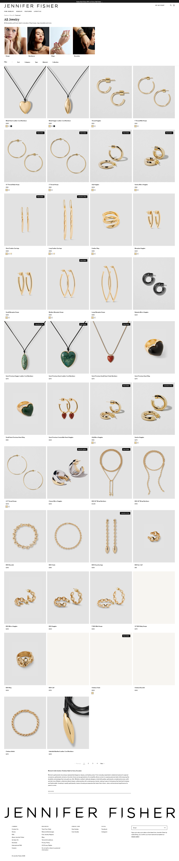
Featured (28, 11)
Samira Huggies (139, 437)
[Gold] (6, 126)
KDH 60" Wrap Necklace (99, 501)
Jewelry (19, 11)
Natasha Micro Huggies (141, 312)
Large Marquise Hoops (98, 312)
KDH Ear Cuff (138, 565)
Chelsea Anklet (10, 751)
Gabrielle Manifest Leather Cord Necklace (61, 751)
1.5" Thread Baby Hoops (51, 2)
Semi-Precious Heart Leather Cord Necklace (62, 376)
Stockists (14, 842)
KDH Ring (8, 687)
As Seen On (15, 840)
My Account (159, 5)
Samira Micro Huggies (141, 184)
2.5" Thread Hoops (11, 501)
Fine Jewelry (9, 11)
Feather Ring (95, 248)
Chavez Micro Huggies (55, 501)
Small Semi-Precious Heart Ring (15, 437)
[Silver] (9, 126)
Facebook (104, 829)
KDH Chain (52, 565)
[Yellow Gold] (92, 126)
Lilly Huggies (95, 184)
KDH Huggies (53, 626)
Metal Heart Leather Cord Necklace (16, 120)
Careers (14, 848)
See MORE (51, 791)
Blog (43, 837)
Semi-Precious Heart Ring (142, 376)
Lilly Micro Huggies (97, 437)
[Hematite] (11, 126)
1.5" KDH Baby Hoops (141, 626)
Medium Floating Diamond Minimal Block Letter (58, 8)
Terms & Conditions (47, 840)
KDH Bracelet (10, 565)
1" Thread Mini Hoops (141, 120)
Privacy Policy (46, 842)
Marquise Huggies (140, 248)
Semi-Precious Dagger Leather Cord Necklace (19, 376)
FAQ (13, 834)
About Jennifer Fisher (18, 837)
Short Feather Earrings (12, 248)
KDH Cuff (51, 687)
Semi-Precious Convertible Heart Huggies (61, 437)
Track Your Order (46, 829)
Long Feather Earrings (55, 248)
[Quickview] (43, 115)
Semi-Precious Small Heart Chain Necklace (104, 376)
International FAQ (17, 845)
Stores (14, 831)
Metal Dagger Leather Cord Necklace (60, 120)
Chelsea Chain (96, 687)
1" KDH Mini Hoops (97, 626)
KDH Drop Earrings (97, 565)
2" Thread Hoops (53, 184)
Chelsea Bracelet (140, 687)
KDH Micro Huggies (11, 626)
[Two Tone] (11, 254)
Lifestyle (37, 11)
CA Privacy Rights (47, 845)
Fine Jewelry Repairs (48, 834)
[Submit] (164, 828)
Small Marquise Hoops (12, 312)
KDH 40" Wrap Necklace (142, 501)
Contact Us (15, 829)
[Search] (171, 5)
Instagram (104, 831)
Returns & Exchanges (48, 831)
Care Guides (75, 831)
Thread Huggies (96, 120)
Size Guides (75, 829)
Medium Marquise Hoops (56, 312)
